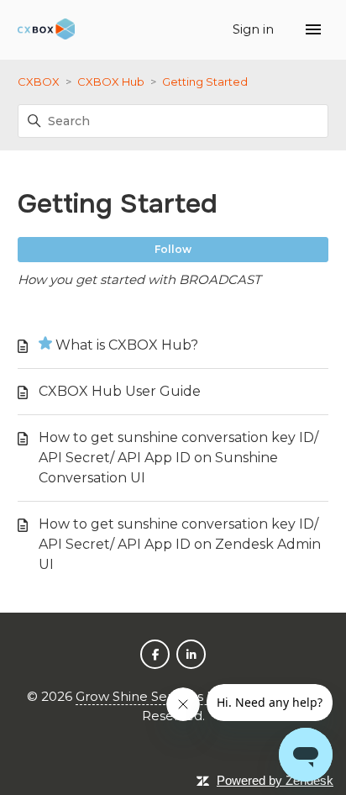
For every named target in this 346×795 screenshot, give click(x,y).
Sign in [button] (255, 29)
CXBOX (39, 81)
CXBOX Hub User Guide (120, 391)
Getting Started (205, 81)
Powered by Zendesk (275, 780)
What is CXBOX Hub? (126, 345)
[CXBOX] (47, 29)
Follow (173, 249)
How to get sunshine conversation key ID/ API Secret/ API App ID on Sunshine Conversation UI (178, 457)
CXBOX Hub (110, 81)
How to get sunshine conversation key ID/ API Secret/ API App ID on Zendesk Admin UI (180, 544)
